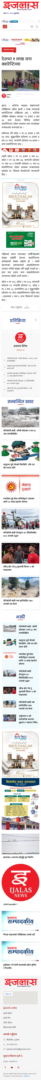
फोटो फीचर (7, 1023)
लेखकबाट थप (20, 350)
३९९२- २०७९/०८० (10, 1061)
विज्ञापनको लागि (9, 1027)
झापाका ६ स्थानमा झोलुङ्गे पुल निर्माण (18, 857)
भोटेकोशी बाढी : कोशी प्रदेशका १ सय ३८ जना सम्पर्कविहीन (19, 432)
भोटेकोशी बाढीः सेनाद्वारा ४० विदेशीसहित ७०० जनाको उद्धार (20, 534)
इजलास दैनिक (9, 95)
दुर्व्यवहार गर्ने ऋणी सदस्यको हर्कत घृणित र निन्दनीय (19, 966)
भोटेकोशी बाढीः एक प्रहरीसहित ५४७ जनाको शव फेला (18, 602)
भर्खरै (20, 617)
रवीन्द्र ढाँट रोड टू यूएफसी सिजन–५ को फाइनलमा (18, 568)
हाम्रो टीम (6, 1018)
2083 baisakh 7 (10, 904)
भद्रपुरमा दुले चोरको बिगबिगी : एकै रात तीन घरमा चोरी (19, 466)
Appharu (27, 1076)
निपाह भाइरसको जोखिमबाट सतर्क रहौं (19, 935)
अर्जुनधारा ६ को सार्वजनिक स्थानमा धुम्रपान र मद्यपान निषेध (28, 719)
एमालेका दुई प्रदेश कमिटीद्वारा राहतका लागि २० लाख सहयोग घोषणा (18, 500)
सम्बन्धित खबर (21, 401)
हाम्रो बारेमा (7, 1013)
